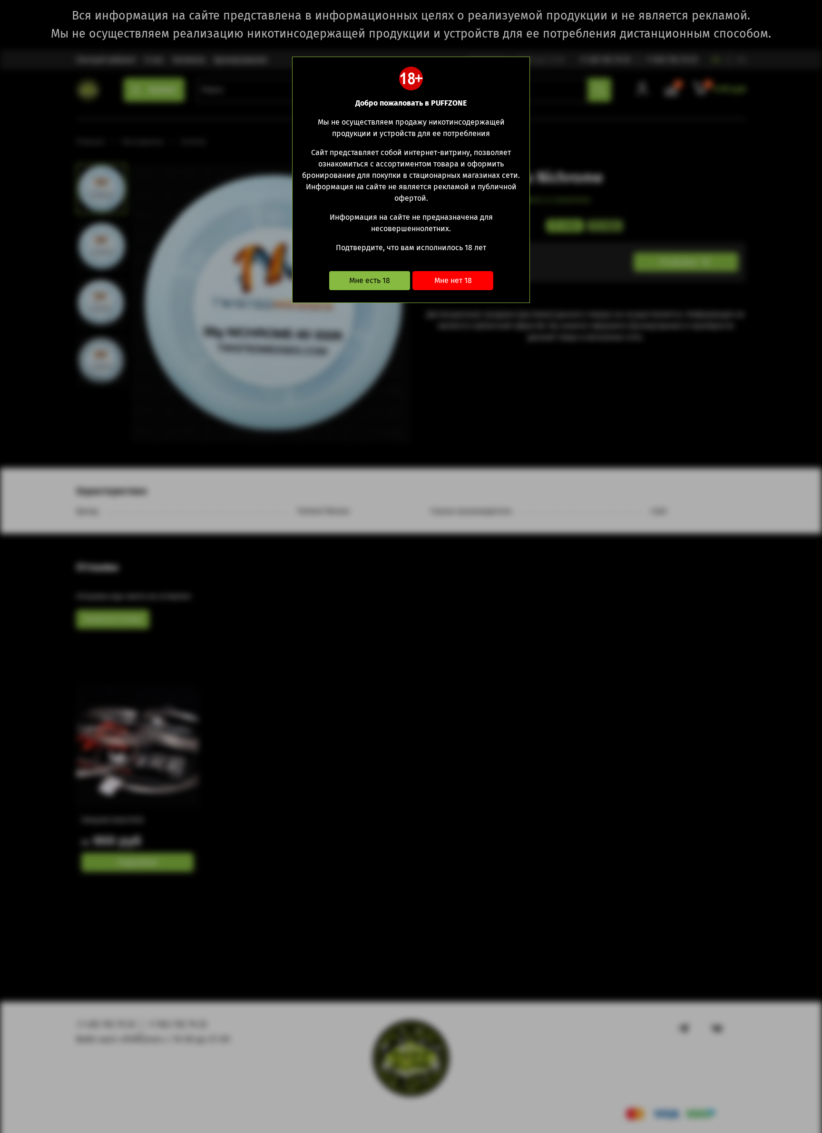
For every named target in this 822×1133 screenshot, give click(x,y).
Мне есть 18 (369, 280)
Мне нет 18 (453, 280)
